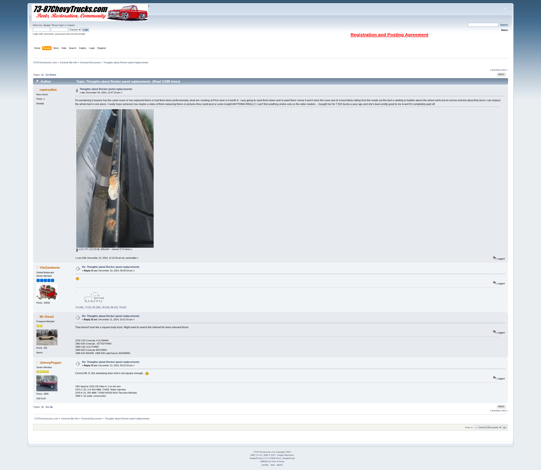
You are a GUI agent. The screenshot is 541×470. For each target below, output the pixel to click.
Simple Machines (285, 455)
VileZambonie (50, 267)
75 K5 (88, 307)
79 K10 (122, 307)
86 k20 (114, 307)
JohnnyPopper (50, 362)
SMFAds (264, 461)
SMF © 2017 (270, 455)
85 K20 (105, 307)
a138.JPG (83, 249)
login (61, 25)
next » (504, 70)
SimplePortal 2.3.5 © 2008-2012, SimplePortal (272, 458)
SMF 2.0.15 (256, 455)
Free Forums (278, 461)
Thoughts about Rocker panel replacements (106, 89)
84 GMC (96, 307)
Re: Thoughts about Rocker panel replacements (110, 266)
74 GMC (79, 307)
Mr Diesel (47, 316)
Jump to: (469, 427)
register (71, 25)
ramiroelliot (48, 89)
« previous (495, 70)
